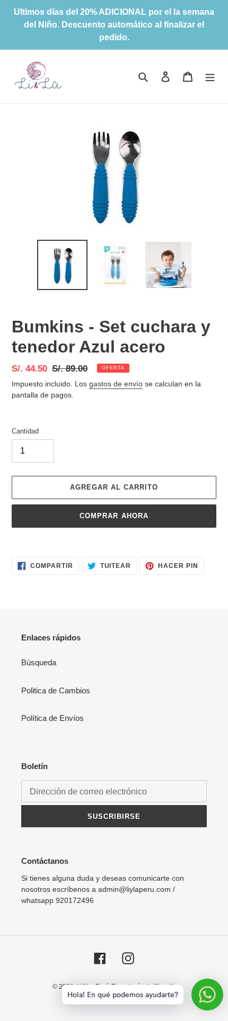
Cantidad (25, 431)
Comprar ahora (114, 516)
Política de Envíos (52, 717)
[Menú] (210, 76)
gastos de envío (116, 384)
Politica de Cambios (55, 690)
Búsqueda (38, 662)
